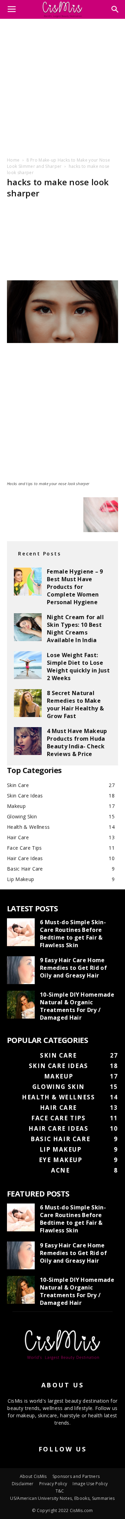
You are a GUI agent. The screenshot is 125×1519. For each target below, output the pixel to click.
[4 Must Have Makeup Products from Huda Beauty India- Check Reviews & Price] (28, 741)
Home (13, 160)
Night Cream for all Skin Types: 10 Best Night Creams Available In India (75, 628)
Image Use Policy (90, 1484)
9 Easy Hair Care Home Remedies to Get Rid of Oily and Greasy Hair (73, 967)
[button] (115, 9)
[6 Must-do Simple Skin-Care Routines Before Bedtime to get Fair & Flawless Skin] (21, 932)
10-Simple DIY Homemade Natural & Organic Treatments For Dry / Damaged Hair (77, 1006)
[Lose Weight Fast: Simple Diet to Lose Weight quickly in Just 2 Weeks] (28, 665)
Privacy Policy (53, 1484)
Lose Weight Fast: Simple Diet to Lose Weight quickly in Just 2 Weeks (78, 666)
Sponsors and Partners (76, 1476)
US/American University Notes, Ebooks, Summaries (62, 1498)
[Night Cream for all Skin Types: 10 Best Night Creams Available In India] (28, 627)
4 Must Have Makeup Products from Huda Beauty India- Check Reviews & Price (77, 742)
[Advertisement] (62, 86)
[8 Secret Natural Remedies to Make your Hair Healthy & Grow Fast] (28, 703)
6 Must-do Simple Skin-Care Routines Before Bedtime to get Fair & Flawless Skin (73, 933)
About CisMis (33, 1476)
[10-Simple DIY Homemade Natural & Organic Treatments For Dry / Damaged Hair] (21, 1005)
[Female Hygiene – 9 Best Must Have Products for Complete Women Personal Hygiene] (28, 581)
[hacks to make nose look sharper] (62, 341)
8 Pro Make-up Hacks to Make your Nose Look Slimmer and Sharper (58, 163)
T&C (60, 1491)
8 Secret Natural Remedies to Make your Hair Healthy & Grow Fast (75, 704)
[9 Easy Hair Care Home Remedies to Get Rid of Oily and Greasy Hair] (21, 970)
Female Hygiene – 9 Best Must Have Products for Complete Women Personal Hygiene (75, 587)
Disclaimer (23, 1484)
